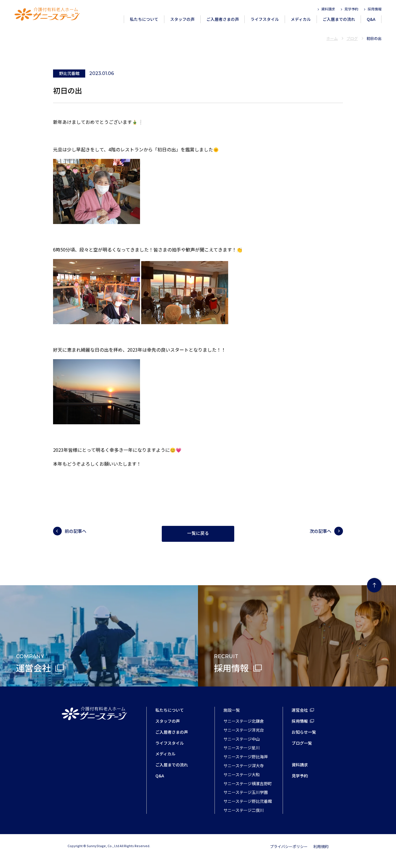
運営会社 (300, 710)
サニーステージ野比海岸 (246, 756)
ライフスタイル (264, 19)
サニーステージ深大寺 (244, 765)
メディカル (301, 19)
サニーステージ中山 (242, 739)
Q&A (371, 19)
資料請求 (328, 8)
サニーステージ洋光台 (244, 730)
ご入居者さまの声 (222, 19)
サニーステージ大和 (242, 774)
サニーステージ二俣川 (244, 810)
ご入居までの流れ (339, 19)
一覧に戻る (198, 533)
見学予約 (351, 8)
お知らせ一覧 (304, 732)
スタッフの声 (182, 19)
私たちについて (144, 19)
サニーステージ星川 (242, 747)
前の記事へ (75, 531)
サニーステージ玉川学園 (246, 792)
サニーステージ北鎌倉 (244, 721)
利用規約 (320, 846)
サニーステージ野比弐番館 (248, 801)
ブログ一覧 (302, 743)
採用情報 (375, 8)
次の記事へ (320, 531)
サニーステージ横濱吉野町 (248, 783)
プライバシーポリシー (289, 846)
